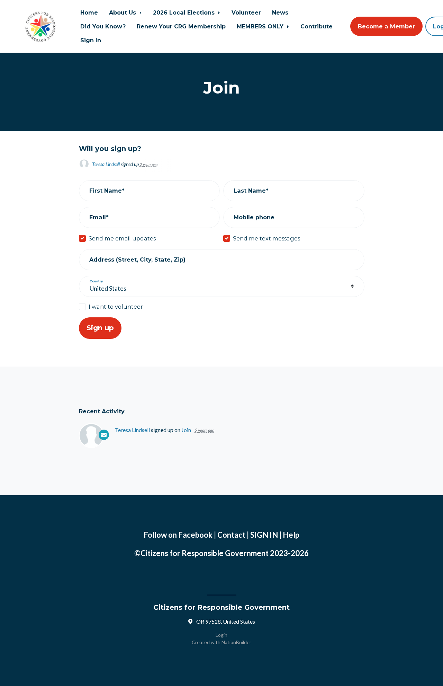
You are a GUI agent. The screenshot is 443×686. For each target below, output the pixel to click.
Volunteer (246, 12)
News (280, 12)
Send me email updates (122, 238)
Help (291, 534)
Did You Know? (103, 26)
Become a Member (386, 26)
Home (89, 12)
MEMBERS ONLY (261, 26)
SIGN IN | (266, 534)
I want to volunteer (116, 306)
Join (186, 429)
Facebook (195, 534)
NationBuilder (236, 642)
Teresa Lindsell (106, 164)
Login (221, 635)
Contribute (316, 26)
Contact (231, 534)
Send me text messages (266, 238)
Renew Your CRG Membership (181, 26)
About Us (123, 12)
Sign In (90, 40)
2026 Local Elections (184, 12)
